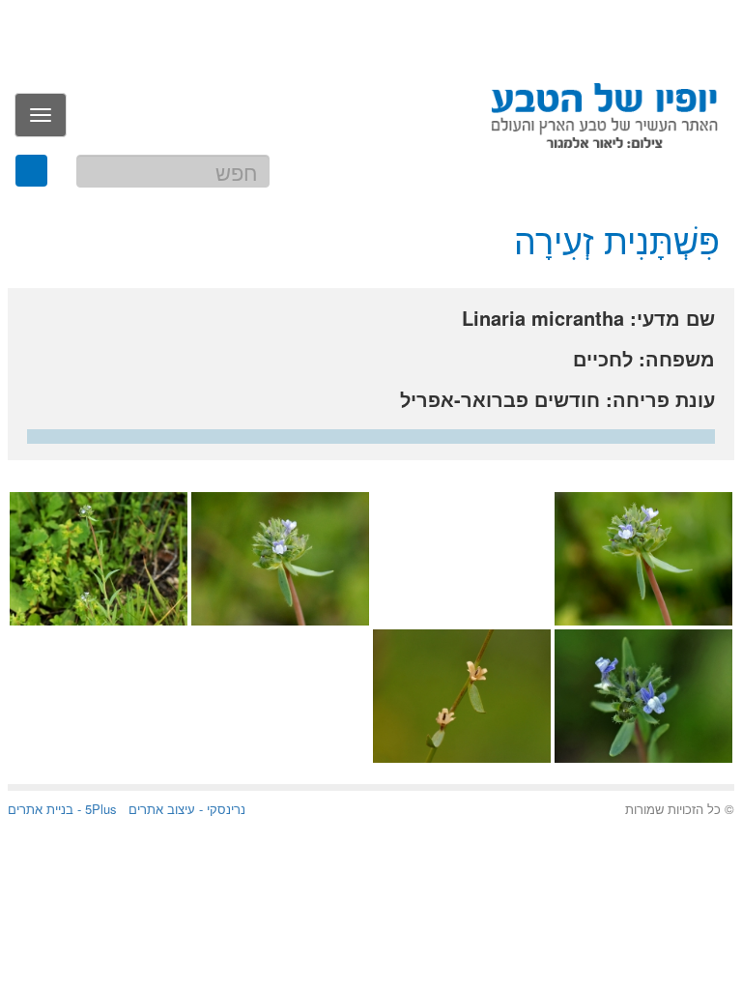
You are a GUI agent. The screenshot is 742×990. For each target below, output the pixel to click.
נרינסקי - (220, 809)
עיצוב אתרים (161, 809)
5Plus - (95, 809)
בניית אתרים (40, 809)
